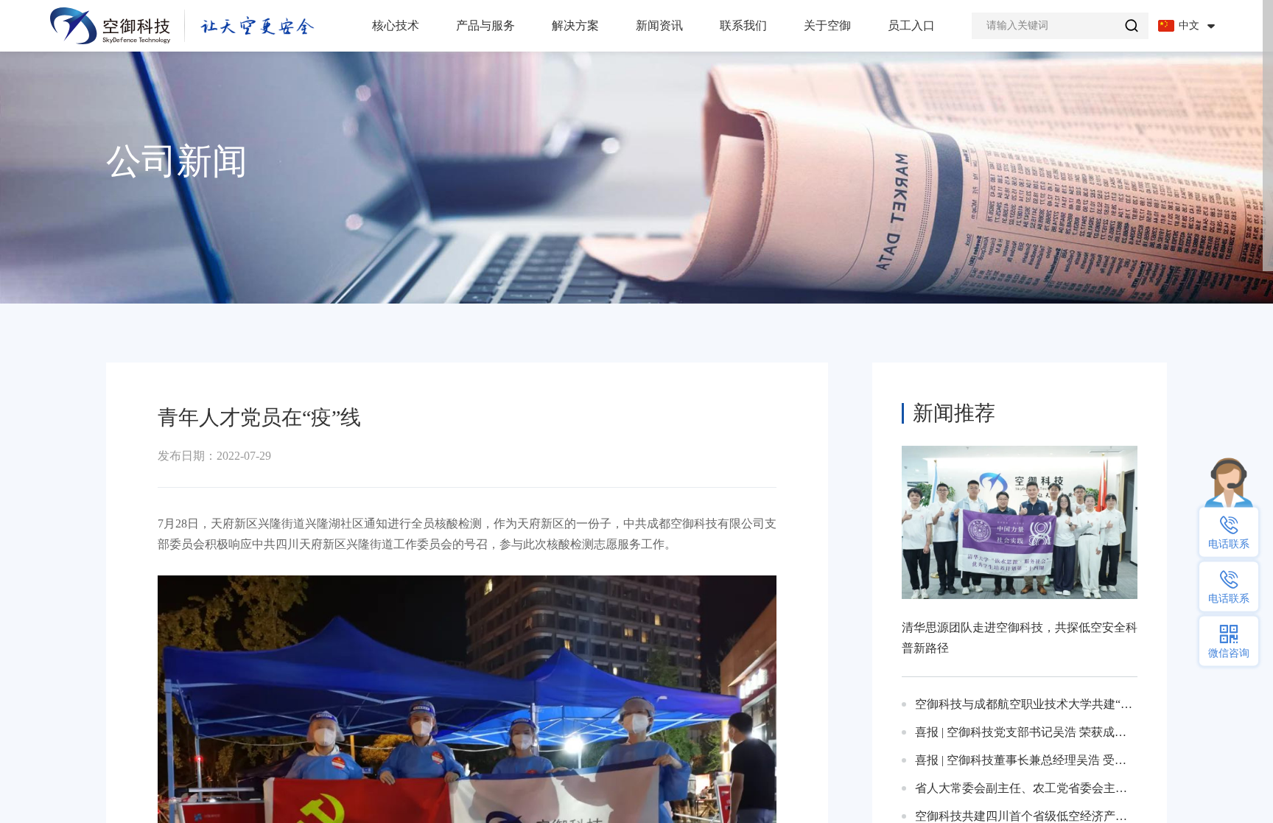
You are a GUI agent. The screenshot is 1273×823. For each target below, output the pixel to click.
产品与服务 (485, 25)
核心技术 (395, 25)
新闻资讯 (659, 25)
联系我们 (743, 25)
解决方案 (575, 25)
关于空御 (827, 25)
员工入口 (911, 25)
